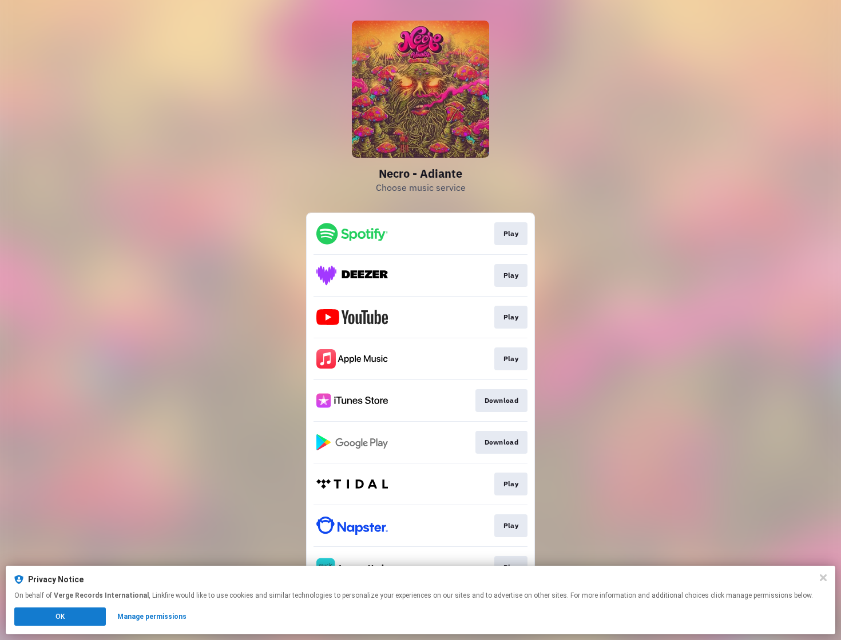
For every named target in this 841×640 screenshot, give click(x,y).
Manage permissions (152, 617)
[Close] (823, 578)
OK (60, 617)
